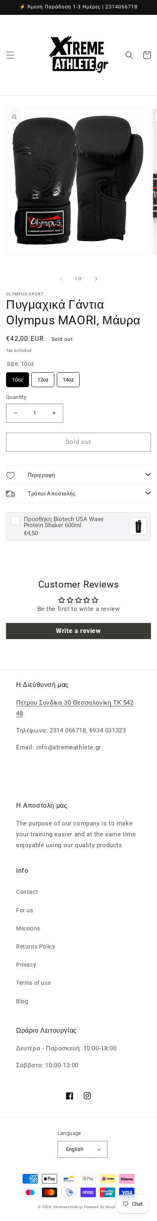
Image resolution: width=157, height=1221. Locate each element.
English (75, 1149)
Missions (28, 928)
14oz (68, 377)
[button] (10, 55)
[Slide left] (61, 279)
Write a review (78, 631)
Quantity (16, 397)
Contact (27, 892)
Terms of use (33, 983)
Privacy (26, 964)
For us (24, 910)
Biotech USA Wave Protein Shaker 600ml (63, 522)
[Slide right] (96, 279)
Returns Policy (35, 946)
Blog (22, 1001)
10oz (17, 377)
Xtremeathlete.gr (68, 1207)
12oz (43, 377)
